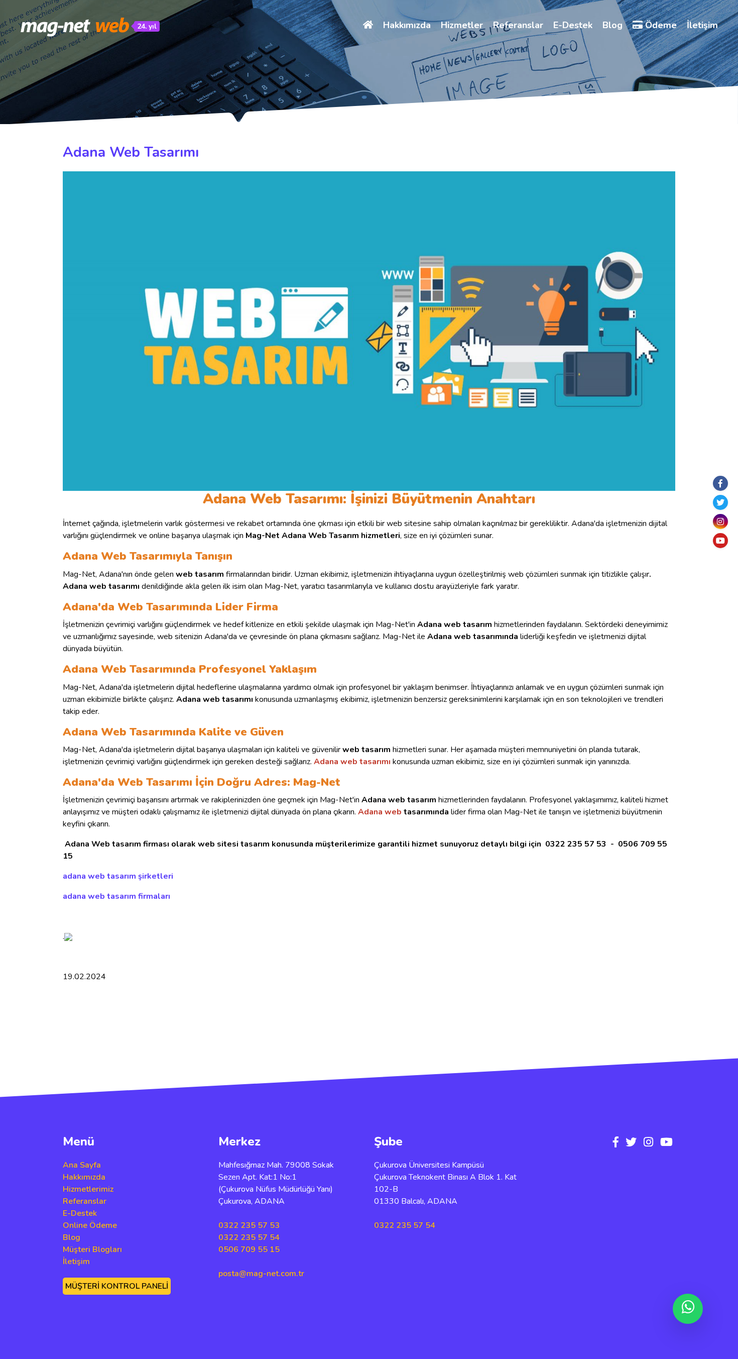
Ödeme (660, 25)
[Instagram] (720, 521)
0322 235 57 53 (249, 1225)
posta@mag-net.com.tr (261, 1273)
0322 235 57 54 (249, 1237)
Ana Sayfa (82, 1165)
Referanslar (518, 25)
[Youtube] (720, 540)
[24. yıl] (75, 26)
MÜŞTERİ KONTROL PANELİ (116, 1286)
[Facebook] (720, 483)
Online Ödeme (90, 1225)
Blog (612, 25)
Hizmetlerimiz (88, 1189)
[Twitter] (720, 502)
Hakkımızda (407, 25)
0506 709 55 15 (249, 1249)
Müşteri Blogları (92, 1249)
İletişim (702, 25)
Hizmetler (462, 25)
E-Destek (572, 25)
